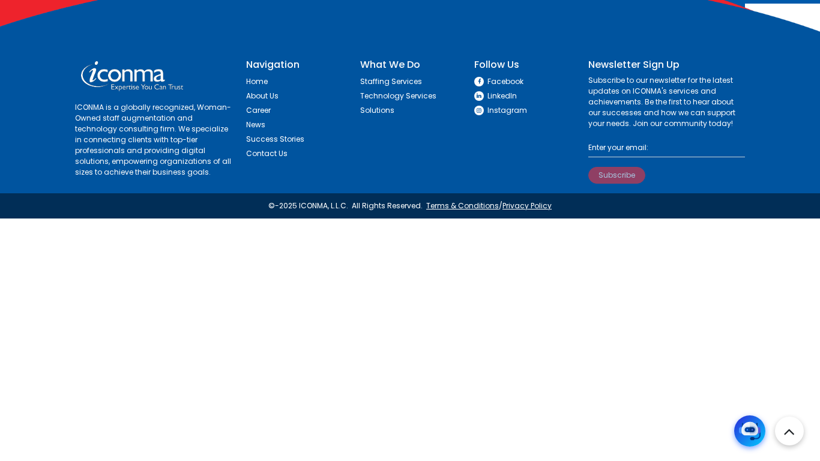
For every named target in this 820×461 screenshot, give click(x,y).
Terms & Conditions (462, 205)
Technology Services (398, 96)
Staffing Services (391, 81)
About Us (262, 96)
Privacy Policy (527, 205)
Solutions (377, 110)
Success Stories (275, 139)
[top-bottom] (789, 431)
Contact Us (267, 153)
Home (257, 81)
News (255, 124)
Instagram (507, 110)
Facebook (505, 81)
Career (258, 110)
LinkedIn (502, 96)
